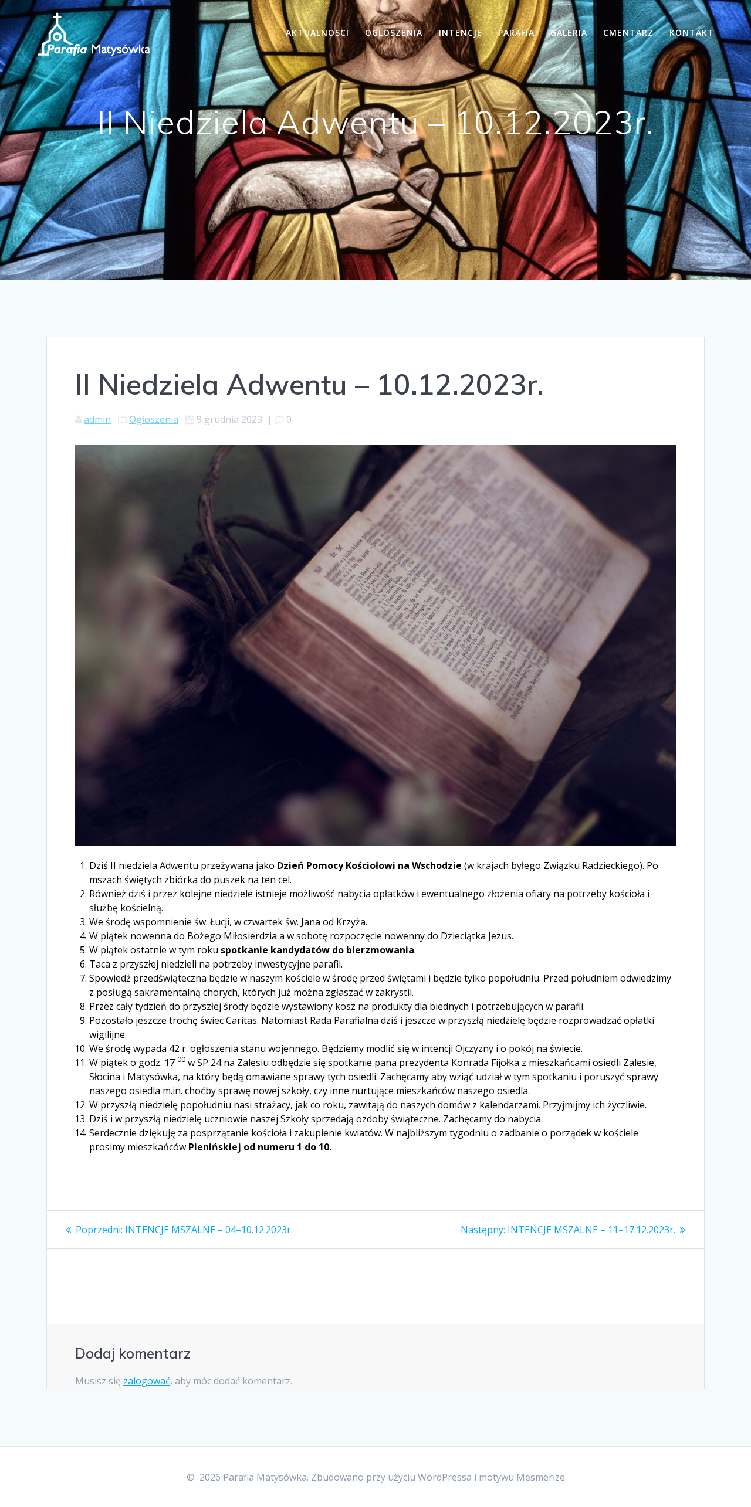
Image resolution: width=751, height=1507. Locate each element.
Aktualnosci (317, 32)
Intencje (460, 32)
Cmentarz (628, 32)
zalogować (146, 1380)
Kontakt (691, 32)
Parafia (516, 32)
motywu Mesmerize (522, 1477)
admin (97, 419)
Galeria (568, 32)
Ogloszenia (393, 32)
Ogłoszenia (153, 419)
